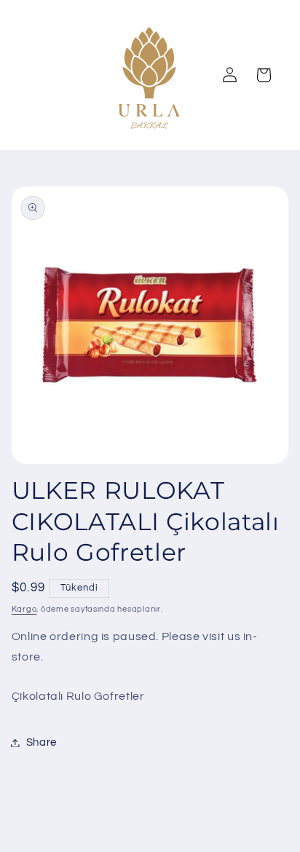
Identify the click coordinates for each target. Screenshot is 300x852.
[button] (263, 75)
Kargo (24, 609)
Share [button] (41, 742)
